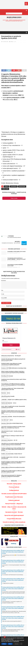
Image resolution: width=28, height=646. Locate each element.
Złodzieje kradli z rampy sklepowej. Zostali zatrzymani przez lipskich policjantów (11, 364)
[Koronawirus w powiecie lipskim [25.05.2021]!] (4, 266)
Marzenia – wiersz (5, 393)
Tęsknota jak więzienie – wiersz (8, 403)
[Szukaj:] (14, 13)
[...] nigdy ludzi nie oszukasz (7, 583)
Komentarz (3, 280)
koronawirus (14, 186)
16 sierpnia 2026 (5, 455)
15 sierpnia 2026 (5, 477)
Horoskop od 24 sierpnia (7, 376)
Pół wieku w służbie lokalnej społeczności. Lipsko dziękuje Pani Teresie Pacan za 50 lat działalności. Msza (13, 412)
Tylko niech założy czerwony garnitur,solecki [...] (12, 621)
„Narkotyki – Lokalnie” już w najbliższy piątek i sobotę (14, 399)
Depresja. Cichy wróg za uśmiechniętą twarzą (12, 423)
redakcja (11, 41)
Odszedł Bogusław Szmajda (7, 396)
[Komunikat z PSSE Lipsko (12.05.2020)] (4, 253)
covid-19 (6, 186)
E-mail (2, 294)
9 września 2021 (5, 41)
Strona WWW (4, 297)
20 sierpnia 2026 (5, 397)
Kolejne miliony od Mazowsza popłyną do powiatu (13, 467)
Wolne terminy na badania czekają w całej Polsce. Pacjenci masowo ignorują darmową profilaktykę (13, 372)
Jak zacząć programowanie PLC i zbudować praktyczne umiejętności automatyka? (11, 476)
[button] (26, 3)
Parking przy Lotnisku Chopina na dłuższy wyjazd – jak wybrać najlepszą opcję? (13, 471)
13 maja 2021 (10, 260)
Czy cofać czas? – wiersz (7, 420)
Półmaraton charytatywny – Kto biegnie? (11, 355)
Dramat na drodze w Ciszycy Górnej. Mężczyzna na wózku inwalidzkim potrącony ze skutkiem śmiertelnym (13, 463)
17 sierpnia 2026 (5, 446)
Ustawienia (16, 643)
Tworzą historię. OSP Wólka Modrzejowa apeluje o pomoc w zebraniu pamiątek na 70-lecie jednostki (13, 384)
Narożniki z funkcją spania (14, 483)
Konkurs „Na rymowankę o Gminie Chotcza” (11, 453)
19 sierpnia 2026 (5, 414)
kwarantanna (22, 186)
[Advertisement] (14, 5)
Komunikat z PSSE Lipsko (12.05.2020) (16, 251)
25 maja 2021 (10, 267)
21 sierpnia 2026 (5, 386)
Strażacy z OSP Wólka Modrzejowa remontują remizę (13, 368)
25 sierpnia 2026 (5, 357)
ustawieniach (16, 641)
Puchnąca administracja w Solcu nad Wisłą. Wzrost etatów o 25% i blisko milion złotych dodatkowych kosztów (13, 449)
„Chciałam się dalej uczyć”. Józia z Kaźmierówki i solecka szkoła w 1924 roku (12, 389)
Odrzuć (10, 643)
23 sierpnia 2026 (5, 377)
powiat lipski (5, 188)
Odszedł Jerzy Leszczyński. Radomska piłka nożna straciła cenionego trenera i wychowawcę (13, 444)
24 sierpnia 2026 (5, 374)
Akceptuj (4, 643)
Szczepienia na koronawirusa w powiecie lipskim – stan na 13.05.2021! (16, 258)
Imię (2, 290)
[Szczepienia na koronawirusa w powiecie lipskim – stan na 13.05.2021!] (4, 259)
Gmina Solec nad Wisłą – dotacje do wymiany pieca (13, 416)
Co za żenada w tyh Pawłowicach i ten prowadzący (12, 574)
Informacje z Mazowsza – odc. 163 (9, 440)
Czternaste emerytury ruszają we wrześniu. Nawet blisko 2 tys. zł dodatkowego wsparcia (13, 427)
